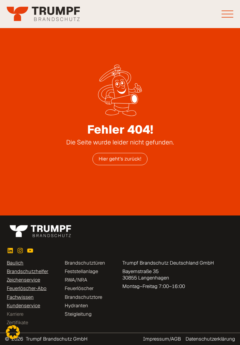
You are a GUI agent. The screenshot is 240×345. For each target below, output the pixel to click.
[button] (13, 332)
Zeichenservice (23, 280)
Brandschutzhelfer (27, 271)
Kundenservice (23, 305)
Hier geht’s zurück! (120, 159)
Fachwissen (20, 297)
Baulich (15, 263)
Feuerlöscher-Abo (27, 288)
